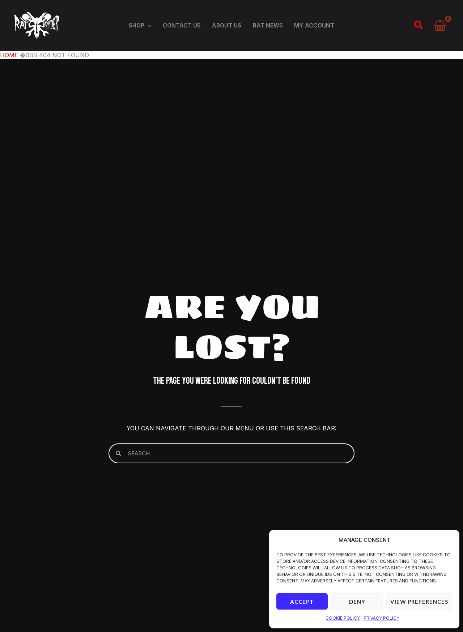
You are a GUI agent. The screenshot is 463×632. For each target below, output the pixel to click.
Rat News (268, 25)
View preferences (419, 601)
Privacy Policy (381, 618)
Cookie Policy (343, 618)
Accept (302, 601)
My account (314, 25)
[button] (147, 25)
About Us (226, 25)
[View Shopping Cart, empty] (440, 25)
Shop (136, 25)
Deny (357, 601)
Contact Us (182, 25)
